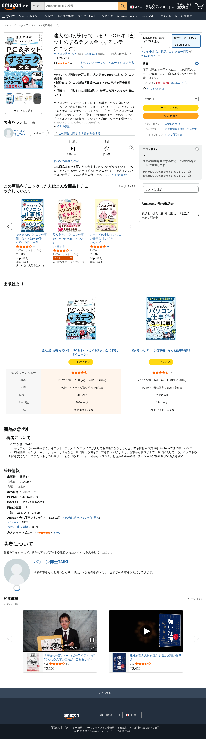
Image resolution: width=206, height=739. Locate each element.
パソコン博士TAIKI (65, 53)
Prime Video (148, 16)
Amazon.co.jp (172, 124)
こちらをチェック (117, 174)
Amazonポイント (29, 16)
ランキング (106, 16)
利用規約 (55, 727)
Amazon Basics (127, 16)
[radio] (155, 41)
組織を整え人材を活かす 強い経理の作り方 (155, 657)
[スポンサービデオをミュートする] (92, 647)
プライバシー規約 (72, 727)
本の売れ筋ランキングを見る (80, 517)
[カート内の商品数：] (199, 6)
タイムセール (168, 16)
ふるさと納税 (65, 16)
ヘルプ (48, 16)
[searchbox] (81, 6)
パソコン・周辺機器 (41, 25)
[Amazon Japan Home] (71, 717)
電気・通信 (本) (18, 527)
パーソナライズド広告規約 (99, 727)
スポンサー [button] (9, 604)
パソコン (60, 25)
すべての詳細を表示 (66, 161)
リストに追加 (153, 189)
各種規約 (122, 727)
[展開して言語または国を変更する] (141, 7)
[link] (32, 237)
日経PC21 (90, 53)
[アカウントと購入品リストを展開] (173, 7)
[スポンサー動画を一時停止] (92, 640)
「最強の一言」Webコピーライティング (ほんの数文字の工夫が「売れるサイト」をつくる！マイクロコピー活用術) (70, 657)
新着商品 (186, 16)
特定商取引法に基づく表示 (144, 727)
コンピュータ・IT (18, 25)
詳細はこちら (179, 82)
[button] (8, 16)
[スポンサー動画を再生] (146, 631)
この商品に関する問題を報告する (79, 133)
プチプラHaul (86, 16)
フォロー (38, 132)
